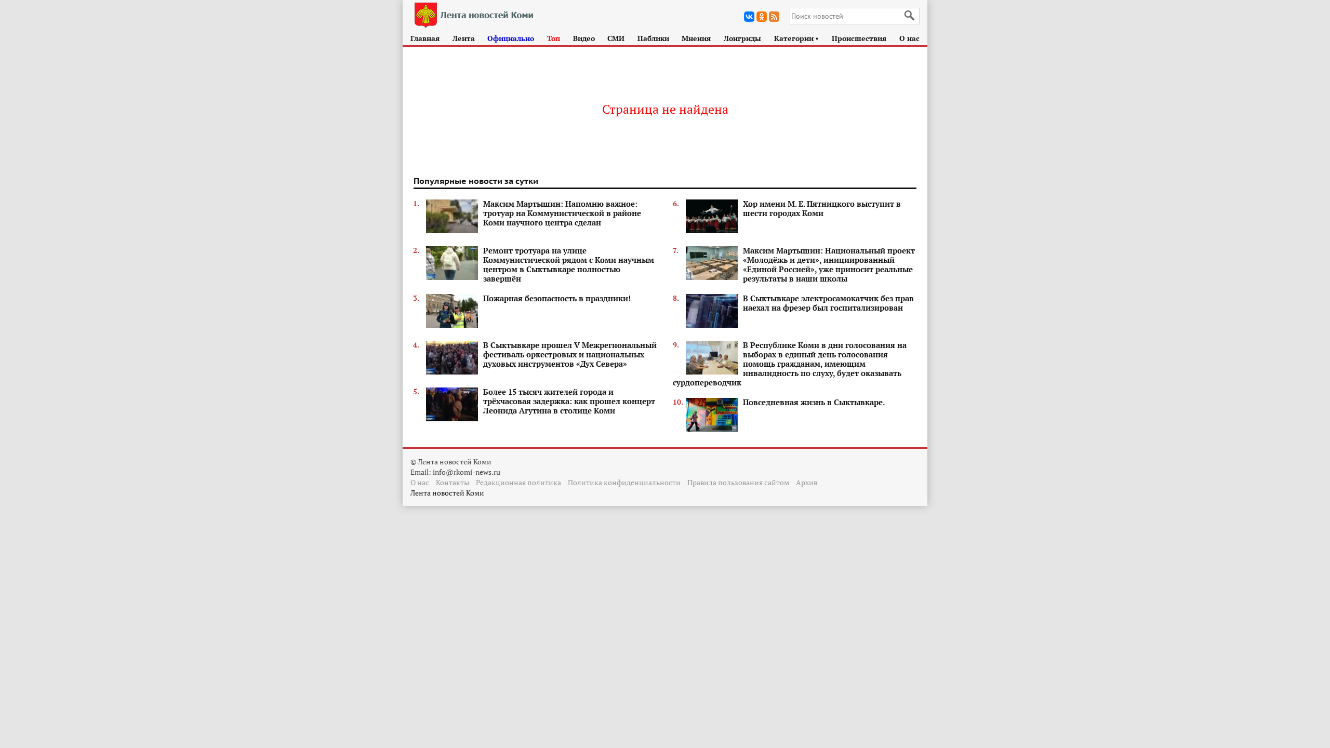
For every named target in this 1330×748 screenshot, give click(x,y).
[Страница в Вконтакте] (749, 16)
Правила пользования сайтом (738, 482)
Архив (806, 482)
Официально (510, 38)
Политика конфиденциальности (624, 482)
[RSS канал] (774, 16)
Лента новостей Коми (447, 493)
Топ (553, 38)
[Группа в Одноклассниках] (761, 16)
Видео (584, 38)
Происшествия (859, 38)
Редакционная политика (518, 482)
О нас (909, 38)
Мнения (696, 38)
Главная (425, 38)
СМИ (615, 38)
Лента (464, 38)
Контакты (452, 482)
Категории (796, 38)
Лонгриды (742, 38)
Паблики (653, 38)
